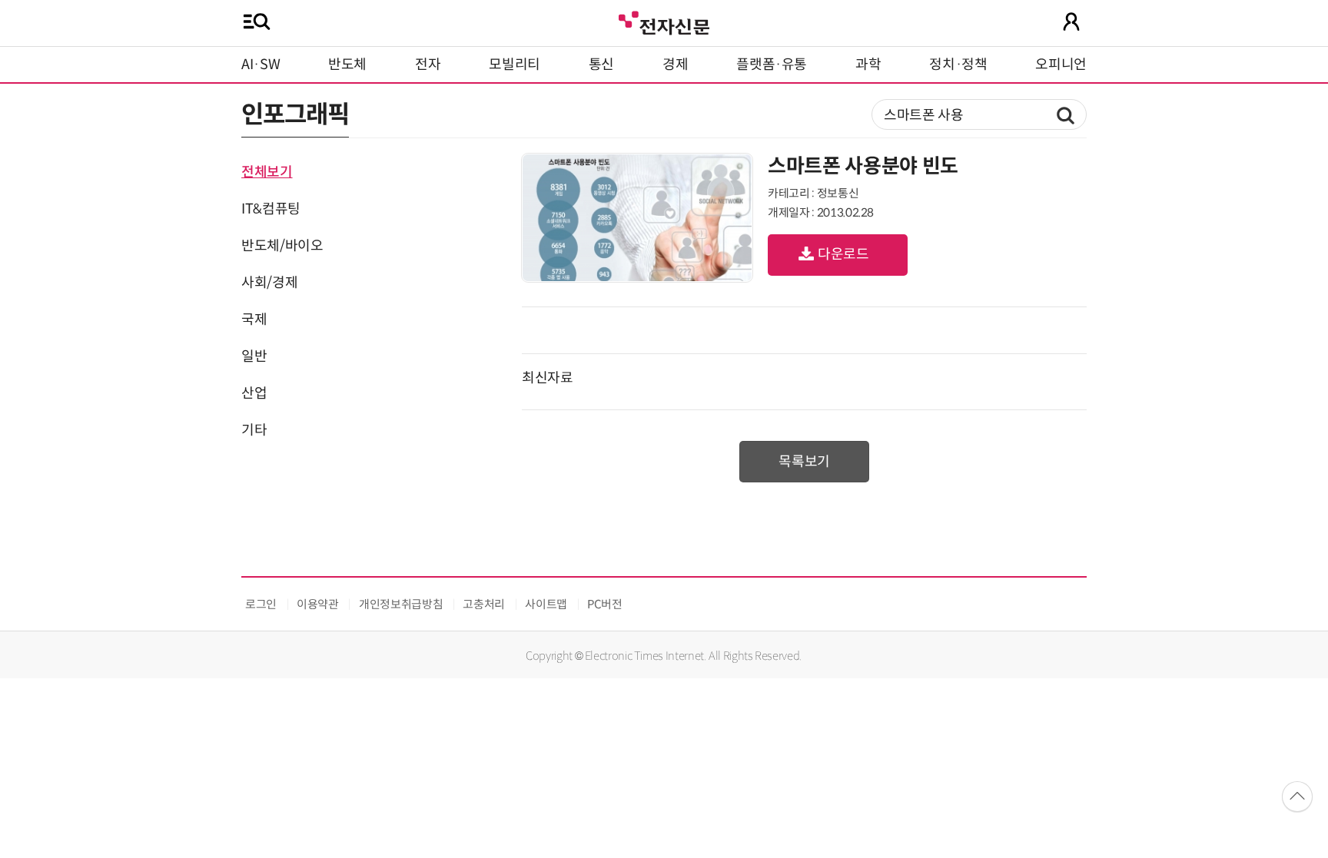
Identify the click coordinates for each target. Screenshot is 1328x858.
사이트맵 (546, 604)
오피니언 (1061, 64)
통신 (601, 64)
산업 (254, 393)
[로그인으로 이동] (1071, 21)
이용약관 (318, 604)
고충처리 (484, 604)
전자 (427, 64)
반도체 (347, 64)
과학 (868, 64)
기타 (254, 430)
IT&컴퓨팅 (270, 208)
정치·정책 (958, 64)
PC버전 (604, 604)
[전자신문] (664, 21)
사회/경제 (269, 282)
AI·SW (260, 64)
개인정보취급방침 (401, 604)
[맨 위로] (1297, 796)
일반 (254, 356)
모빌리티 (514, 64)
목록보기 (804, 461)
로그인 (261, 604)
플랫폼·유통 (771, 64)
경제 (675, 64)
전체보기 (267, 172)
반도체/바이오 (282, 245)
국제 (254, 319)
